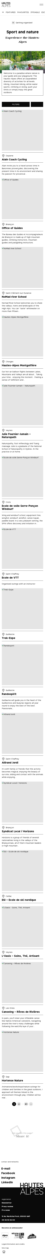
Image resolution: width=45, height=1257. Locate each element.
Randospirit (22, 677)
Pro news (6, 1210)
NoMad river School (22, 280)
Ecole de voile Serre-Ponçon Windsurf (22, 491)
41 (26, 1104)
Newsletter (7, 1203)
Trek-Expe (22, 615)
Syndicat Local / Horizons (22, 815)
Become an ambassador (12, 1228)
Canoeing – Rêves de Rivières (22, 995)
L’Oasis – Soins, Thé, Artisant (22, 933)
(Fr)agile (35, 12)
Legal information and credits (13, 1244)
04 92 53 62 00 (8, 1220)
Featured (11, 12)
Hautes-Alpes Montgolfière (22, 349)
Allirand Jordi (22, 746)
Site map (5, 1248)
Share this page (22, 1136)
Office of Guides (22, 211)
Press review (7, 1207)
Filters (15, 104)
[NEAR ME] (37, 104)
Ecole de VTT (22, 557)
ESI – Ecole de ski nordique (22, 877)
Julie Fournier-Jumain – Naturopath (22, 419)
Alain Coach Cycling (22, 143)
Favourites (23, 12)
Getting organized (24, 22)
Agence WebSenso (4, 1252)
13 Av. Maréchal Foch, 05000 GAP (16, 1216)
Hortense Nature (22, 1066)
